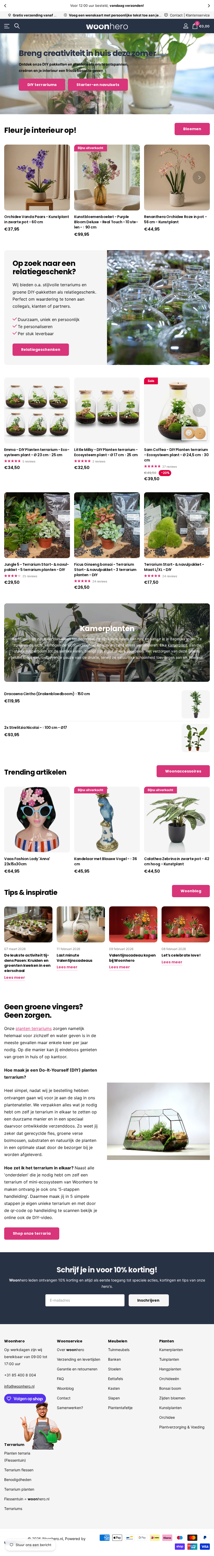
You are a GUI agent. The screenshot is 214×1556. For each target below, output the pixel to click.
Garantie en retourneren (77, 1369)
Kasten (114, 1388)
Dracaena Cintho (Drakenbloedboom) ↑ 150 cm (47, 693)
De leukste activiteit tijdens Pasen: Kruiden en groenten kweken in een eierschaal (27, 963)
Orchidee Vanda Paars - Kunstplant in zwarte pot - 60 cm (36, 219)
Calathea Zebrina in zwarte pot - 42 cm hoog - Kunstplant (176, 861)
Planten (166, 1341)
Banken (114, 1359)
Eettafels (115, 1378)
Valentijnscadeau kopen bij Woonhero (132, 958)
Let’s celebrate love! (181, 955)
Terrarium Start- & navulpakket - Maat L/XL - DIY (174, 567)
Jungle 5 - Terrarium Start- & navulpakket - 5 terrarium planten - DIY (36, 567)
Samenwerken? (70, 1407)
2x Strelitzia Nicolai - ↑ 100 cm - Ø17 (35, 727)
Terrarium (14, 1444)
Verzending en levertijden (78, 1359)
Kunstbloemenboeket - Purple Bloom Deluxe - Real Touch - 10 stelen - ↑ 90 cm (106, 222)
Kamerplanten (171, 1349)
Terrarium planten (19, 1489)
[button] (5, 5)
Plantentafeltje (120, 1407)
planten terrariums (34, 1028)
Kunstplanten (170, 1407)
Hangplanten (170, 1369)
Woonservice (69, 1341)
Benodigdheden (17, 1479)
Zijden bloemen (172, 1398)
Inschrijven (148, 1300)
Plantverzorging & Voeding (182, 1427)
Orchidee (167, 1417)
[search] (17, 26)
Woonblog (65, 1388)
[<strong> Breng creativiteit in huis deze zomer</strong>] (107, 73)
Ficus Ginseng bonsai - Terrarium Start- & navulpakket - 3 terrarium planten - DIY (105, 569)
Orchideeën (169, 1378)
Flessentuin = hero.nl (26, 1499)
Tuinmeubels (118, 1349)
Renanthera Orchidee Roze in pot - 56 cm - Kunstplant (175, 219)
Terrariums (13, 1508)
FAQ (60, 1378)
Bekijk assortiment (7, 26)
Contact (63, 1398)
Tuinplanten (169, 1359)
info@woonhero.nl (19, 1386)
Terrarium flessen (18, 1470)
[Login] (185, 26)
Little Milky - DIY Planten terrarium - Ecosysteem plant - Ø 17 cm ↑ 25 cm (106, 452)
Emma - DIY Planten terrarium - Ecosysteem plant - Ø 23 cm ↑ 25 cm (36, 452)
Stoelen (114, 1369)
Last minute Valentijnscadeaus (74, 958)
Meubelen (117, 1341)
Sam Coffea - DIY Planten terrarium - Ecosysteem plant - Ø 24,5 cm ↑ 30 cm (176, 455)
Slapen (114, 1398)
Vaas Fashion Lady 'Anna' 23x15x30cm (27, 861)
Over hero (70, 1349)
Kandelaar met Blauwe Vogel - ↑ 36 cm (105, 861)
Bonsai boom (170, 1388)
